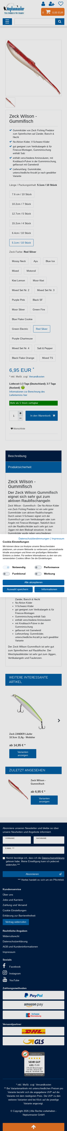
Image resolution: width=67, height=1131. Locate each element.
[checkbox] (6, 567)
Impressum (58, 538)
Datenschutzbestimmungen (34, 538)
